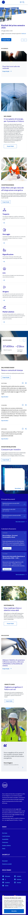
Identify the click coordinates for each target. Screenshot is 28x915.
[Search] (23, 2)
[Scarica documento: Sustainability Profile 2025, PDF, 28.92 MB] (24, 510)
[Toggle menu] (21, 2)
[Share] (26, 383)
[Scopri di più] (4, 223)
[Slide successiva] (24, 340)
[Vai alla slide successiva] (25, 40)
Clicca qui (20, 907)
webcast (24, 33)
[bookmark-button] (23, 383)
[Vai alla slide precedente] (22, 40)
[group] (7, 346)
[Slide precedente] (18, 767)
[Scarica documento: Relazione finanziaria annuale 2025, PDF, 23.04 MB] (24, 504)
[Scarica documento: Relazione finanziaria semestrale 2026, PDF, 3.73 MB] (24, 516)
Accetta (14, 911)
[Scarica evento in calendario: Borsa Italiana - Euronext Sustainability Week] (24, 532)
